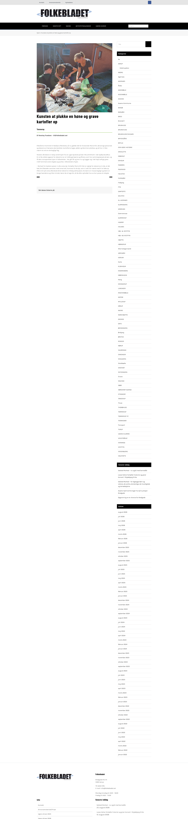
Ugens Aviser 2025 (44, 814)
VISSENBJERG (123, 451)
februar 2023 (122, 697)
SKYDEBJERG (122, 372)
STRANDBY (122, 394)
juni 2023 (121, 680)
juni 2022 (121, 732)
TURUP (120, 429)
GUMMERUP (122, 218)
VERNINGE (121, 443)
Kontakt (41, 805)
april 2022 (121, 741)
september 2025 (124, 561)
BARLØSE (121, 112)
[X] (102, 190)
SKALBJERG (122, 359)
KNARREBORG (123, 271)
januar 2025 (122, 596)
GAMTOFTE (122, 191)
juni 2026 (121, 521)
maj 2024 (121, 631)
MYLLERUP (121, 302)
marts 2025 (122, 587)
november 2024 (123, 605)
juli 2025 (121, 569)
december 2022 (123, 706)
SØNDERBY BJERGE (125, 390)
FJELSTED (121, 174)
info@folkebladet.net (108, 788)
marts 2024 (122, 640)
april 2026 (121, 530)
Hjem (38, 33)
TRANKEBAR (122, 421)
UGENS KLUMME (124, 434)
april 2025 (121, 583)
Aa (119, 59)
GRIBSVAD (121, 209)
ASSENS (121, 99)
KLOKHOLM (122, 266)
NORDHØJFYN (123, 315)
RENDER (121, 341)
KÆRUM (121, 257)
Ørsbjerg (121, 332)
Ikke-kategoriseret (124, 249)
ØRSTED (121, 337)
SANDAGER (122, 354)
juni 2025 (121, 574)
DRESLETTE (122, 152)
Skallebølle (122, 363)
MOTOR (120, 297)
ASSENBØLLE (122, 94)
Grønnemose (122, 213)
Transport (121, 425)
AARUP (120, 64)
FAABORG (121, 165)
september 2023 (124, 666)
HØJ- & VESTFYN (124, 231)
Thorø (120, 403)
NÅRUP (120, 306)
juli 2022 (121, 728)
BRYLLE (120, 143)
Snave (120, 376)
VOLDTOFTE (122, 456)
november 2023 (123, 657)
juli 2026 (121, 516)
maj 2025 (121, 578)
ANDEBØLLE (122, 90)
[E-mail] (108, 190)
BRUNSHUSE (122, 130)
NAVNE (120, 310)
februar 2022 (122, 750)
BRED (120, 116)
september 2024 (124, 613)
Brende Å (121, 121)
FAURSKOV (121, 169)
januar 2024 (122, 649)
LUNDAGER (122, 288)
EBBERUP (121, 156)
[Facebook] (99, 190)
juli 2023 (121, 675)
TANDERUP (122, 399)
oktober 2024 (123, 609)
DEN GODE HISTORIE (125, 147)
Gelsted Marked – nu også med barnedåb (132, 470)
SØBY (120, 385)
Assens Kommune (124, 103)
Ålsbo (120, 86)
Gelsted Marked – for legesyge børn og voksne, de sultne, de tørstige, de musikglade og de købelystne (134, 484)
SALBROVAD (122, 350)
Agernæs (121, 77)
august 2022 (122, 724)
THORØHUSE (122, 407)
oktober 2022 (123, 715)
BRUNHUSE (122, 125)
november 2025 (123, 552)
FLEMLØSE (121, 178)
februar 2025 (122, 591)
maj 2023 (121, 684)
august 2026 (122, 512)
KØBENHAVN (122, 275)
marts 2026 (122, 534)
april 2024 (121, 635)
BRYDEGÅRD (122, 138)
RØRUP (120, 346)
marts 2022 (122, 746)
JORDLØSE (121, 253)
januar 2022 (122, 754)
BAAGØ (120, 108)
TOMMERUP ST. (123, 416)
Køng (120, 280)
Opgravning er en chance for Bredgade (131, 497)
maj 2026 (121, 525)
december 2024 (123, 600)
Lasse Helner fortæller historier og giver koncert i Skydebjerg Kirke (120, 812)
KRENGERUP (122, 284)
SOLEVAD (121, 381)
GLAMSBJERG (122, 205)
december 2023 (123, 653)
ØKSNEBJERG (122, 328)
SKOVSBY (121, 368)
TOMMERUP (122, 412)
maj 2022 (121, 737)
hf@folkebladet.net (60, 135)
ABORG (120, 72)
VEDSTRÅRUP (122, 438)
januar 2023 (122, 702)
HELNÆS (121, 227)
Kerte (120, 262)
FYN (119, 187)
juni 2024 (121, 627)
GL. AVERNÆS (122, 200)
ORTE (120, 324)
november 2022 (123, 710)
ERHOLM (121, 161)
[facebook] (149, 2)
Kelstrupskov (124, 68)
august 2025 (122, 565)
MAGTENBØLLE (123, 293)
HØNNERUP (122, 244)
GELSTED (121, 196)
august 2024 (122, 618)
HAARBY (121, 222)
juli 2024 (121, 622)
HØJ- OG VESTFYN (124, 235)
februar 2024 (122, 644)
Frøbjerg (121, 183)
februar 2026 (122, 538)
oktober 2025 (123, 556)
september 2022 (124, 719)
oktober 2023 (123, 662)
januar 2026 (122, 543)
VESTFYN (121, 447)
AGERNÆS (121, 81)
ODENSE (121, 319)
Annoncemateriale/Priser (47, 809)
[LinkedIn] (105, 190)
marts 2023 (122, 693)
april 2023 (121, 688)
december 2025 (123, 547)
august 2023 (122, 671)
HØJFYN (120, 240)
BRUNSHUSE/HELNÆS (126, 134)
